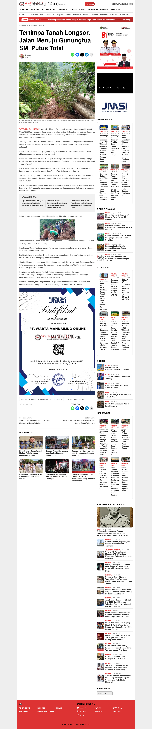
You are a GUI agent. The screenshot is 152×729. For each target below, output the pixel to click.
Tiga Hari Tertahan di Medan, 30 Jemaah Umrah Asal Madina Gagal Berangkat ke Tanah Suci (32, 203)
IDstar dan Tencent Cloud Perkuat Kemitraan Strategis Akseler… (117, 259)
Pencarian (90, 4)
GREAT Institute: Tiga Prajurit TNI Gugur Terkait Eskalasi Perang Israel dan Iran (117, 637)
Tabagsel (103, 132)
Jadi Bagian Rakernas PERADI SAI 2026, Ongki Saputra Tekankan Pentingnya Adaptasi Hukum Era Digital (118, 603)
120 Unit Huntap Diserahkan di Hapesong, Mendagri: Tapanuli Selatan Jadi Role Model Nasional (118, 679)
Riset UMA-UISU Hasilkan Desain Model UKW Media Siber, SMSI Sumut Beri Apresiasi (103, 296)
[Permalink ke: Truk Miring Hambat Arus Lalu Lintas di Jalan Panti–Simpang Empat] (125, 421)
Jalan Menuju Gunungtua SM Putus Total (36, 399)
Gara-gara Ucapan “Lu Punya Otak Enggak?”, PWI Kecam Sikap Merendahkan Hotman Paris (117, 568)
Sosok (99, 529)
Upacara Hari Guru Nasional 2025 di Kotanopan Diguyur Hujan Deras (83, 453)
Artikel (107, 365)
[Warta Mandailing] (38, 4)
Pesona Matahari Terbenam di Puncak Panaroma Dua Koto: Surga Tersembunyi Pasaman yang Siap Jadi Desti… (115, 482)
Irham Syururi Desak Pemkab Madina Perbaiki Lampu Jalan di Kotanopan (31, 453)
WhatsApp (118, 708)
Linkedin (100, 712)
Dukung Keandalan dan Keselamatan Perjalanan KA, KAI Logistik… (118, 227)
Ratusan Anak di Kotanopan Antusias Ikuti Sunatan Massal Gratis (56, 453)
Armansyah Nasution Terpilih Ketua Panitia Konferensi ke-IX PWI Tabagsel (115, 145)
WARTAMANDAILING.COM (29, 129)
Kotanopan (58, 399)
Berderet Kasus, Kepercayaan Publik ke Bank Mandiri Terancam (117, 544)
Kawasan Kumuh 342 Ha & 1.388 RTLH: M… (116, 387)
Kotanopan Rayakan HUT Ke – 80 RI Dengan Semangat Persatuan (30, 476)
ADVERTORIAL (109, 550)
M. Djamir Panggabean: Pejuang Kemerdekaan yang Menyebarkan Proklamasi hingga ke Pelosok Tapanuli (113, 533)
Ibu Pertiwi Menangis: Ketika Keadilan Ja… (117, 405)
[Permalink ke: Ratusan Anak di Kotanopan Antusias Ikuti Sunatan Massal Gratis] (57, 442)
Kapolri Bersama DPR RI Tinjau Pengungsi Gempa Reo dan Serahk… (118, 238)
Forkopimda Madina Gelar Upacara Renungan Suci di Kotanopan (56, 476)
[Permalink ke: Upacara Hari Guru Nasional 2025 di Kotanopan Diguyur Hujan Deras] (83, 442)
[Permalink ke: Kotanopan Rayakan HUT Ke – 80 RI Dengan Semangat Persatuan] (31, 466)
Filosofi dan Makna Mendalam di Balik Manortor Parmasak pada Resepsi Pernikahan (125, 185)
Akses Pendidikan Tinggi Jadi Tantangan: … (117, 377)
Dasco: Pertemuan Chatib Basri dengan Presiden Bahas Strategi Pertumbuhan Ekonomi (118, 592)
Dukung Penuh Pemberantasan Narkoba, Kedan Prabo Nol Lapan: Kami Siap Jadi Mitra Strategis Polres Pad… (115, 187)
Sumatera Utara (114, 275)
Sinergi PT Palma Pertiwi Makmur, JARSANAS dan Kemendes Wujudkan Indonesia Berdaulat (118, 555)
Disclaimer (23, 711)
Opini (107, 393)
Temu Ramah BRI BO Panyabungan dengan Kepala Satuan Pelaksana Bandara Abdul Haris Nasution (57, 204)
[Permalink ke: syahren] (21, 56)
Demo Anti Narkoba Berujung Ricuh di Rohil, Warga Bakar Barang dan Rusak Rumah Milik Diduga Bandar (118, 626)
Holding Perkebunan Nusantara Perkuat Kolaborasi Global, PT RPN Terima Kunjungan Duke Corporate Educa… (104, 337)
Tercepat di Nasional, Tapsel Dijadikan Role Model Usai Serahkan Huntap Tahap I (116, 667)
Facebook (83, 708)
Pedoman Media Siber (46, 711)
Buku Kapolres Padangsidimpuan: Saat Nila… (117, 368)
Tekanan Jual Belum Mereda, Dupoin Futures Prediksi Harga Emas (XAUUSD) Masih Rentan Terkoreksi (115, 338)
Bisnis (107, 213)
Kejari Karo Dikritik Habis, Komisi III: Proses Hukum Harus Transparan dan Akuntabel (118, 648)
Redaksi (59, 708)
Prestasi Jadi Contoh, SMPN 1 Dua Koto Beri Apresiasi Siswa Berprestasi (104, 479)
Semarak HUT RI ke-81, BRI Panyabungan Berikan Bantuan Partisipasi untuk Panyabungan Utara (81, 204)
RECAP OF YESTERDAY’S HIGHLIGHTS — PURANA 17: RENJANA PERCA (125, 289)
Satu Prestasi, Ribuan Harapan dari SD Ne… (118, 396)
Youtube (118, 712)
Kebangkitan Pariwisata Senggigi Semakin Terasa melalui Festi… (115, 248)
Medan (102, 279)
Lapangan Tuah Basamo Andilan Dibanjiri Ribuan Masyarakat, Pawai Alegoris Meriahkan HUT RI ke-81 (104, 443)
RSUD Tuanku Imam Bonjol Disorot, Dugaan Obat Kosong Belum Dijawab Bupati (124, 480)
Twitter (99, 708)
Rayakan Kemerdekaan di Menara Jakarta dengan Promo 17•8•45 (115, 287)
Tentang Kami (24, 708)
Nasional (108, 539)
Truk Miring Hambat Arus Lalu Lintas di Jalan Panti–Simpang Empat (121, 20)
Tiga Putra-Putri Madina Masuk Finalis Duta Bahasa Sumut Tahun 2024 (78, 421)
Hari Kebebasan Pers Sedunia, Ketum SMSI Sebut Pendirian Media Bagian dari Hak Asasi (117, 615)
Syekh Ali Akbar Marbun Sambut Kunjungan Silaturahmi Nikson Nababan (35, 421)
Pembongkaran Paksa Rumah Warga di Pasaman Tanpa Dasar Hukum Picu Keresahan (55, 20)
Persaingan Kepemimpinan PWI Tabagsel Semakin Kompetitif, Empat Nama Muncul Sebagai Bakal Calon (104, 148)
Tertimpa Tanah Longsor (75, 399)
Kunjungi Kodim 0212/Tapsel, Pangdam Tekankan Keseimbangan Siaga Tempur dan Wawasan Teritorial (104, 187)
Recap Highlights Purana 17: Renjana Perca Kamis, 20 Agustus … (117, 217)
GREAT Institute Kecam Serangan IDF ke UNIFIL (115, 658)
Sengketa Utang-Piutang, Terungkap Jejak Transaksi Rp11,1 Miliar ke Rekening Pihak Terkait (118, 580)
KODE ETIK (41, 708)
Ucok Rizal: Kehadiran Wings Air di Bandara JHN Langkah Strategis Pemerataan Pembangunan (125, 148)
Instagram (83, 712)
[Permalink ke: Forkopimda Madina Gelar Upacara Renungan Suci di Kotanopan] (57, 466)
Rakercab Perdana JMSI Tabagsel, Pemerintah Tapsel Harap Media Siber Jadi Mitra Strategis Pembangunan (125, 337)
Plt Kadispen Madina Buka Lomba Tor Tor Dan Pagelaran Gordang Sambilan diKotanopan (83, 477)
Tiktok (82, 715)
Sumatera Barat (103, 426)
